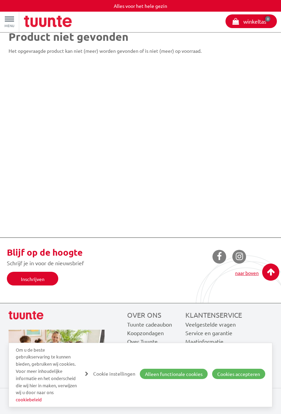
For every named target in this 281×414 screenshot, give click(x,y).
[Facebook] (219, 257)
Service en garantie (208, 332)
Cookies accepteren (238, 374)
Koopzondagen (145, 332)
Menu (9, 25)
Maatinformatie (204, 341)
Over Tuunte (142, 341)
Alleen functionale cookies (174, 374)
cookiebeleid (29, 399)
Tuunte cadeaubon (149, 324)
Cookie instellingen (114, 373)
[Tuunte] (48, 22)
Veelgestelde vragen (210, 324)
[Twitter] (239, 257)
